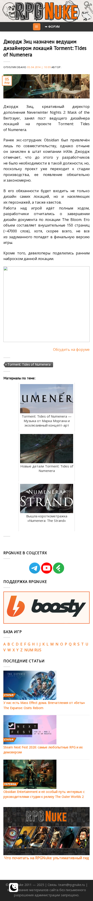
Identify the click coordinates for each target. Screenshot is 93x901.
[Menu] (36, 27)
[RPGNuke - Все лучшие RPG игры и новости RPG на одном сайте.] (46, 11)
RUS (37, 649)
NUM (28, 649)
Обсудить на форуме (71, 349)
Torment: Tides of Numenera (29, 364)
